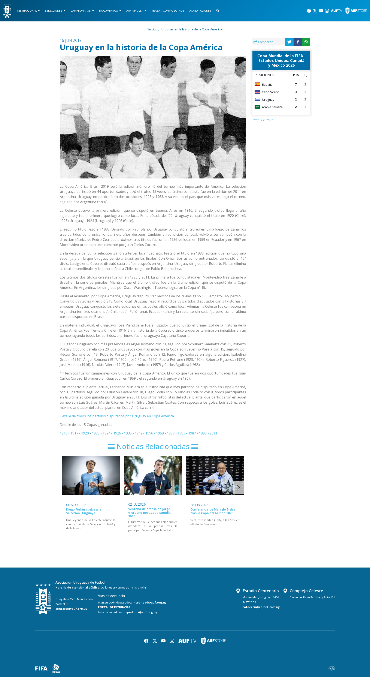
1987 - (193, 433)
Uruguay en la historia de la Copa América (191, 29)
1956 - (150, 433)
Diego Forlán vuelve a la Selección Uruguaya (83, 511)
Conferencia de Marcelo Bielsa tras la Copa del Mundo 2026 (213, 511)
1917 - (75, 433)
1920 (85, 433)
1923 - (97, 433)
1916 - (65, 433)
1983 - (183, 433)
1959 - (161, 433)
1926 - (118, 433)
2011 (213, 433)
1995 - (204, 433)
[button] (238, 487)
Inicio (152, 29)
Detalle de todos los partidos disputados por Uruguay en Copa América (117, 416)
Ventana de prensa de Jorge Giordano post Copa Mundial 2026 (150, 512)
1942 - (140, 433)
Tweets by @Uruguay (262, 119)
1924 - (108, 433)
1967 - (172, 433)
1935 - (129, 433)
